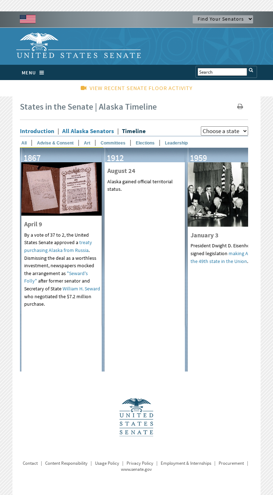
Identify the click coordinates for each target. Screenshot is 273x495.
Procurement (231, 463)
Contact (30, 463)
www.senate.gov (136, 469)
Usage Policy (107, 463)
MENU (29, 72)
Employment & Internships (186, 463)
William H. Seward (81, 288)
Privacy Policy (140, 463)
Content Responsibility (66, 463)
